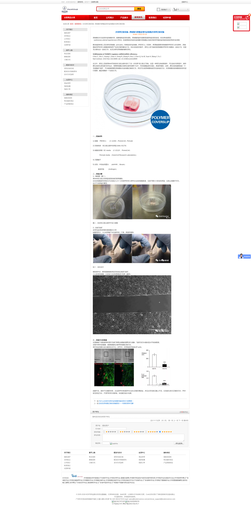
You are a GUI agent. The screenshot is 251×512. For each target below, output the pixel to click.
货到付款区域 (69, 68)
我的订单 (67, 89)
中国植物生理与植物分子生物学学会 (96, 478)
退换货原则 (68, 98)
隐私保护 (67, 33)
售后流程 (67, 54)
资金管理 (67, 83)
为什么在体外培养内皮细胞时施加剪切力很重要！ (116, 401)
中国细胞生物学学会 (113, 480)
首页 (96, 18)
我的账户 (164, 9)
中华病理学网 (179, 478)
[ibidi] (77, 478)
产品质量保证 (69, 104)
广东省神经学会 (148, 480)
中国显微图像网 (176, 480)
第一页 (170, 420)
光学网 (72, 483)
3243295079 (134, 501)
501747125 (120, 501)
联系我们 (153, 18)
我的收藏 (67, 86)
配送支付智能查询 (70, 71)
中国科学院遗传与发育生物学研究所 (142, 478)
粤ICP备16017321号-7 (131, 504)
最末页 (186, 420)
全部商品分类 (69, 18)
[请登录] (80, 2)
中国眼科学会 (88, 480)
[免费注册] (94, 2)
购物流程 (67, 57)
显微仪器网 (125, 478)
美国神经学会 (92, 483)
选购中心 (185, 2)
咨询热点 (67, 36)
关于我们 (69, 29)
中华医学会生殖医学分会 (165, 478)
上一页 (175, 420)
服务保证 (69, 94)
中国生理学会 (115, 478)
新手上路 (69, 50)
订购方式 (67, 60)
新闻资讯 (138, 17)
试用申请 (167, 18)
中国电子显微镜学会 (162, 480)
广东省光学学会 (81, 483)
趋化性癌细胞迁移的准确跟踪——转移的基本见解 (116, 403)
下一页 (181, 420)
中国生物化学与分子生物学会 (132, 480)
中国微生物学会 (99, 480)
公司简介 (110, 18)
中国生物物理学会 (76, 480)
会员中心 (69, 80)
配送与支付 (70, 65)
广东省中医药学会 (104, 483)
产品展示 (124, 18)
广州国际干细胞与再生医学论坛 (123, 483)
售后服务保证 (69, 101)
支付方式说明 (69, 74)
